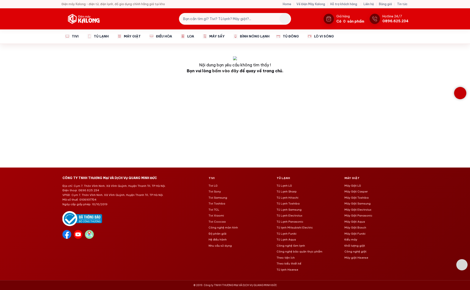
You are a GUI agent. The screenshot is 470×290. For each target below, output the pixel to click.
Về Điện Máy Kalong (310, 4)
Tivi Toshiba (217, 203)
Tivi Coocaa (217, 221)
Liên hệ (369, 4)
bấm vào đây (225, 70)
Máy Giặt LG (352, 185)
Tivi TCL (214, 209)
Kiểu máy (350, 239)
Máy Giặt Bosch (355, 227)
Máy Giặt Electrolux (357, 209)
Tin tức (402, 4)
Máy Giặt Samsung (357, 203)
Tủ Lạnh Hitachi (287, 197)
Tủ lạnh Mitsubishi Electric (295, 227)
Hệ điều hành (218, 239)
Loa (190, 36)
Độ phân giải (217, 233)
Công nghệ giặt (355, 251)
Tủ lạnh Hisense (287, 269)
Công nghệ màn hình (223, 227)
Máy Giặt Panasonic (358, 215)
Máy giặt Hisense (356, 257)
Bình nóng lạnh (255, 36)
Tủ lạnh (101, 36)
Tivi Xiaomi (216, 215)
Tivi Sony (215, 191)
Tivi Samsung (218, 197)
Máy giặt (132, 36)
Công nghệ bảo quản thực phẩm (299, 251)
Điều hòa (164, 36)
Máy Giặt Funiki (354, 233)
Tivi (75, 36)
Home (287, 4)
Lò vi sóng (324, 36)
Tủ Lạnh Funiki (286, 233)
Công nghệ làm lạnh (291, 245)
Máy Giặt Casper (356, 191)
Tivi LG (213, 185)
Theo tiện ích (286, 257)
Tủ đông (291, 36)
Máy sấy (217, 36)
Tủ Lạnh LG (284, 185)
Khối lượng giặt (354, 245)
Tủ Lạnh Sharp (287, 191)
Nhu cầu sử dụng (220, 245)
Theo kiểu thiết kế (289, 263)
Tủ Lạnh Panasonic (290, 221)
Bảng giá (385, 4)
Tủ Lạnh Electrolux (289, 215)
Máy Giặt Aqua (354, 221)
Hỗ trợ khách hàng (343, 4)
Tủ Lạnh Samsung (289, 209)
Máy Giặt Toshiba (356, 197)
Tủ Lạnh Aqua (286, 239)
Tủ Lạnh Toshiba (288, 203)
